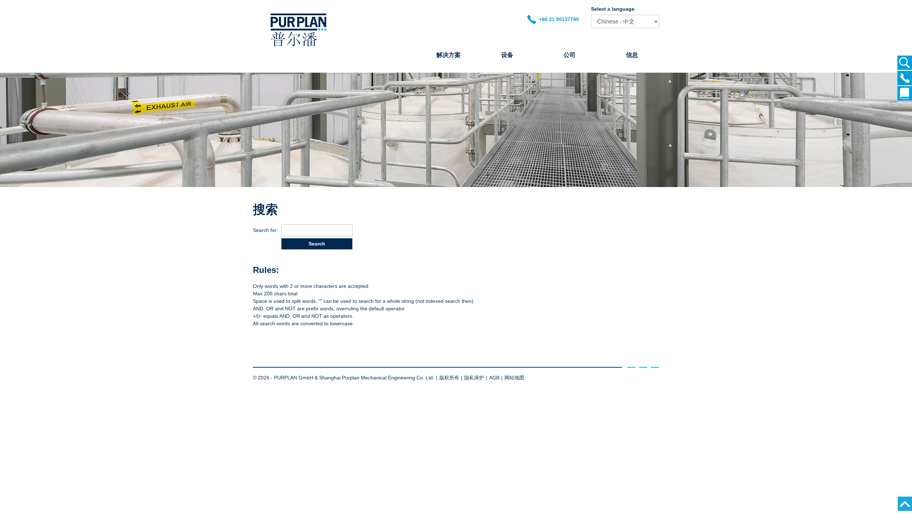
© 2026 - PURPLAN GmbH (283, 377)
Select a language (612, 9)
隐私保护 (474, 377)
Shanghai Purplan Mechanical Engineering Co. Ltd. (376, 377)
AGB (494, 377)
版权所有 (449, 377)
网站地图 (514, 377)
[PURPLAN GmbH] (298, 46)
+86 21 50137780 (557, 19)
